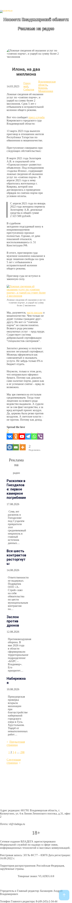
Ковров (42, 87)
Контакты (6, 803)
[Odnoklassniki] (16, 434)
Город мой (26, 85)
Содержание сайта (11, 776)
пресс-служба (36, 117)
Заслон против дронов (13, 621)
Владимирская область (47, 83)
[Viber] (40, 434)
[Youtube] (22, 434)
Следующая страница (14, 761)
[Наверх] (64, 895)
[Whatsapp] (34, 434)
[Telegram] (28, 434)
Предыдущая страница (16, 743)
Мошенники (45, 91)
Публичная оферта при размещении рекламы (27, 796)
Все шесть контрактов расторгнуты (16, 557)
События (28, 89)
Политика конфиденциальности (19, 783)
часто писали (34, 312)
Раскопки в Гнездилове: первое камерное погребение (16, 489)
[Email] (16, 445)
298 (22, 752)
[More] (22, 445)
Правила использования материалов (21, 789)
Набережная (16, 680)
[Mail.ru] (10, 445)
